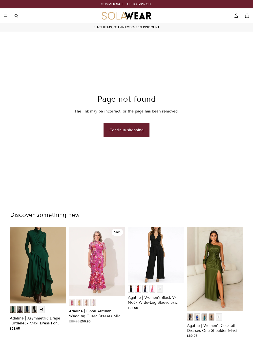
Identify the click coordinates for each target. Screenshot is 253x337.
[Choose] (58, 295)
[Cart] (247, 15)
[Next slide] (60, 265)
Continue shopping (126, 130)
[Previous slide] (15, 265)
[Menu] (5, 15)
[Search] (16, 15)
